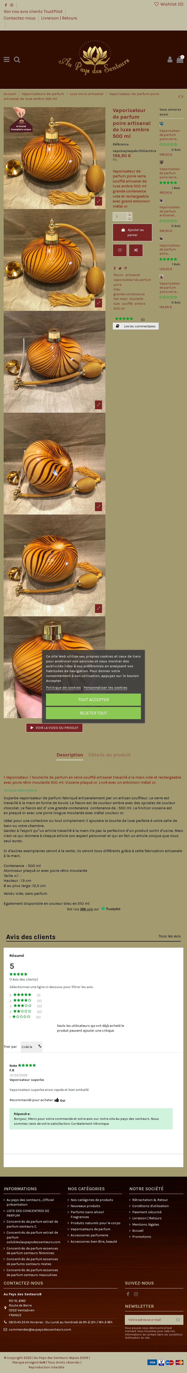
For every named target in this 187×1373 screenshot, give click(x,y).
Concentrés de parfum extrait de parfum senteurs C (32, 1224)
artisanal (132, 275)
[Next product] (182, 96)
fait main (120, 299)
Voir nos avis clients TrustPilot (34, 11)
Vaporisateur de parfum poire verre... (169, 135)
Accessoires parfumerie (89, 1235)
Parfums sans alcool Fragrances (87, 1214)
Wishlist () (171, 4)
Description (69, 755)
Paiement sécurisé (146, 1212)
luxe (116, 304)
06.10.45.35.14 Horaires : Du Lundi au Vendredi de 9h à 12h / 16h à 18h (60, 1322)
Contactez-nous (20, 18)
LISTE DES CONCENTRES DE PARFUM (28, 1213)
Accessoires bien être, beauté (94, 1242)
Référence (121, 144)
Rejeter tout (93, 713)
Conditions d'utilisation (150, 1206)
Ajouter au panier (135, 232)
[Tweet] (120, 269)
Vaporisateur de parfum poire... (169, 249)
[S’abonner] (178, 1320)
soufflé (127, 304)
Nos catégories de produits (92, 1200)
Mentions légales (145, 1224)
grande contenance (129, 294)
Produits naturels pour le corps (96, 1223)
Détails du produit (109, 755)
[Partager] (115, 269)
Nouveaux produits (85, 1206)
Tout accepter (93, 699)
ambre (140, 304)
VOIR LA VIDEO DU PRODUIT (56, 728)
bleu (116, 289)
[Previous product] (179, 96)
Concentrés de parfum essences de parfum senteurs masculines (32, 1272)
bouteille (136, 299)
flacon (118, 275)
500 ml (119, 308)
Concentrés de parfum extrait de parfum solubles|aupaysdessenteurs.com (33, 1237)
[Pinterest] (125, 269)
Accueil (137, 1231)
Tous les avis (170, 936)
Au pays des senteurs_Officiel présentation (30, 1202)
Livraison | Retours (59, 18)
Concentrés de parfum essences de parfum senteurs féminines (32, 1250)
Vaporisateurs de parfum (90, 1229)
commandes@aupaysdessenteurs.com (40, 1329)
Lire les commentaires (139, 326)
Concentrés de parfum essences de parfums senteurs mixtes (32, 1261)
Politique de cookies (63, 687)
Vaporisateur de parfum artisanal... (169, 211)
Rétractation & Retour (150, 1200)
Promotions (141, 1237)
